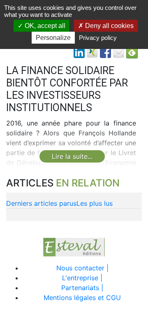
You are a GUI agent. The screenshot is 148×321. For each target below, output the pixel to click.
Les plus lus (94, 203)
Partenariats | (82, 288)
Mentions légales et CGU (82, 297)
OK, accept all (44, 25)
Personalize (53, 37)
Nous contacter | (82, 268)
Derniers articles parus (41, 203)
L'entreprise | (82, 278)
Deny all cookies (108, 25)
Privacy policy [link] (98, 37)
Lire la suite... (72, 156)
